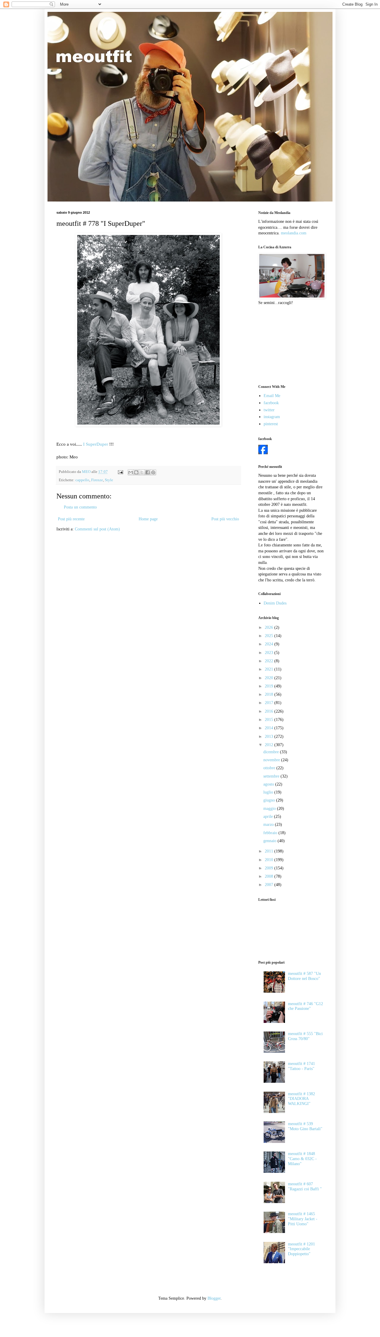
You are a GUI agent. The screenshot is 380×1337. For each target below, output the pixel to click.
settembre (272, 776)
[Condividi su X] (142, 472)
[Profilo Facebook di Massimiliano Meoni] (263, 453)
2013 (269, 736)
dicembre (271, 752)
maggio (270, 808)
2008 (269, 876)
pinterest (271, 424)
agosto (269, 784)
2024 (269, 644)
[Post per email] (120, 472)
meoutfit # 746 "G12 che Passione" (305, 1006)
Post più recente (71, 519)
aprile (268, 816)
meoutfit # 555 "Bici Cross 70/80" (305, 1036)
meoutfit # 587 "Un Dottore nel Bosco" (304, 976)
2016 (269, 711)
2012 (269, 745)
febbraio (270, 833)
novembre (272, 760)
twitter (269, 410)
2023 (269, 652)
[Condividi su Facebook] (148, 472)
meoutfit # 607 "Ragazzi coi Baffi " (305, 1186)
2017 (269, 703)
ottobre (269, 768)
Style (109, 480)
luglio (268, 792)
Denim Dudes (275, 603)
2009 (269, 868)
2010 (269, 860)
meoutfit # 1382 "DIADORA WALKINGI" (301, 1099)
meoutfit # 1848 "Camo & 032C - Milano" (302, 1159)
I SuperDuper (96, 444)
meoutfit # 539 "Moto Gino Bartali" (305, 1126)
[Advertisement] (288, 344)
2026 (269, 627)
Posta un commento (80, 507)
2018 (269, 694)
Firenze (97, 480)
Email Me (272, 396)
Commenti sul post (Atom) (97, 529)
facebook (271, 403)
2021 (269, 669)
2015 (269, 719)
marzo (269, 824)
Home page (148, 519)
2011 (269, 851)
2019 (269, 686)
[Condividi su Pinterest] (153, 472)
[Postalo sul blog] (136, 472)
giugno (269, 800)
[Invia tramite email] (131, 472)
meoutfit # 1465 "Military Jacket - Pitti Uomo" (302, 1219)
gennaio (270, 841)
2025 (269, 636)
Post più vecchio (225, 519)
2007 (269, 884)
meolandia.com (293, 233)
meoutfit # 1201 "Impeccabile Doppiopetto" (301, 1249)
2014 (269, 728)
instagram (272, 417)
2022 (269, 661)
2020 (269, 678)
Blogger (214, 1298)
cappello (82, 480)
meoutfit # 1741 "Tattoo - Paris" (301, 1066)
